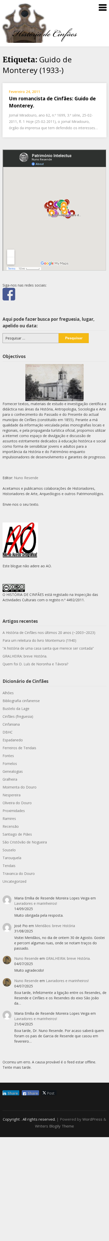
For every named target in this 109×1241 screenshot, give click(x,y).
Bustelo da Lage (16, 708)
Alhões (8, 692)
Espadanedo (13, 740)
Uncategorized (14, 881)
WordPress (92, 1119)
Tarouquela (12, 857)
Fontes (8, 755)
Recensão (11, 826)
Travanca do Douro (19, 873)
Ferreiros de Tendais (19, 747)
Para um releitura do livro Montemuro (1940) (39, 640)
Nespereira (12, 795)
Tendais (9, 865)
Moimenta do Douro (20, 787)
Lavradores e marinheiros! (35, 903)
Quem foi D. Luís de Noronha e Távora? (35, 664)
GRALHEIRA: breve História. (25, 656)
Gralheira (10, 779)
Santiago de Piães (17, 834)
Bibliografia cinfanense (21, 700)
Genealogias (13, 771)
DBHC (8, 732)
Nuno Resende (26, 477)
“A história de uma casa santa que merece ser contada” (48, 648)
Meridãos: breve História (55, 925)
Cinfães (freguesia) (18, 716)
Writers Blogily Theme (54, 1126)
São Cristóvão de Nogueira (25, 842)
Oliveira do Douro (17, 802)
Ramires (9, 818)
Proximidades (14, 810)
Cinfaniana (11, 724)
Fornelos (10, 763)
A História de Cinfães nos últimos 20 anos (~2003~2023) (49, 632)
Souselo (9, 850)
